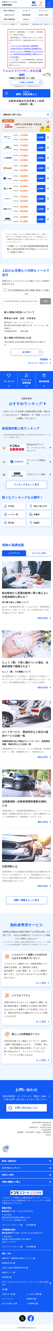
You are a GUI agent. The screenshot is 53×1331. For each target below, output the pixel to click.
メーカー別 (13, 514)
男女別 (11, 523)
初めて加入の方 (40, 506)
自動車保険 (7, 5)
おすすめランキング (26, 404)
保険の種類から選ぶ (11, 1182)
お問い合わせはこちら (26, 1107)
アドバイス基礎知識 (26, 381)
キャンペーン (44, 11)
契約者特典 (26, 15)
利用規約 (44, 359)
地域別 (36, 523)
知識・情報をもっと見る (26, 900)
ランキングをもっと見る (26, 484)
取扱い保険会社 (9, 11)
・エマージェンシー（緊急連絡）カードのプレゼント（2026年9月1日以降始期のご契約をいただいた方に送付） (26, 54)
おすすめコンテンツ (11, 1168)
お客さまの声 (9, 15)
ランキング (26, 11)
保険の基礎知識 (9, 19)
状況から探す (44, 15)
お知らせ (26, 19)
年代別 (11, 506)
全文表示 (26, 352)
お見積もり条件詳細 (26, 82)
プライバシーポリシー (38, 363)
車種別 (36, 514)
